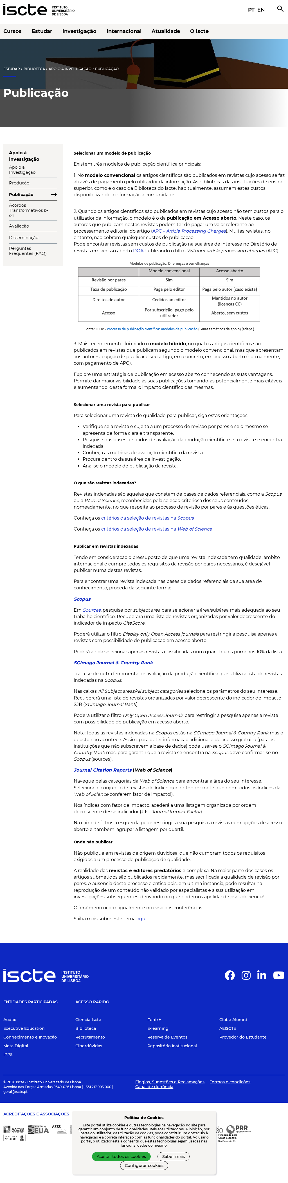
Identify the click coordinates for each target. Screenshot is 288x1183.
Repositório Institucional (172, 1045)
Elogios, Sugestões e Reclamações (169, 1081)
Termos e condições (230, 1081)
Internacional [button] (124, 31)
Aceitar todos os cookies (121, 1156)
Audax (9, 1019)
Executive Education (24, 1028)
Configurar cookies (144, 1165)
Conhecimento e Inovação (30, 1037)
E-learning (157, 1028)
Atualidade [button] (166, 31)
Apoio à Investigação (70, 69)
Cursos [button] (12, 31)
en (261, 10)
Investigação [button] (79, 31)
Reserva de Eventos (167, 1037)
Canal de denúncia (154, 1086)
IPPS (8, 1054)
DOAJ (139, 250)
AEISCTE (227, 1028)
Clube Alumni (233, 1019)
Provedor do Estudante (243, 1037)
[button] (230, 977)
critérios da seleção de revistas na (147, 518)
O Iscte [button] (199, 31)
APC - (189, 231)
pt (251, 10)
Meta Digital (15, 1045)
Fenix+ (154, 1019)
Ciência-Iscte (88, 1019)
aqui (142, 918)
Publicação (107, 69)
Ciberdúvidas (88, 1045)
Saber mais (173, 1156)
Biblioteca (34, 69)
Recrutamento (90, 1037)
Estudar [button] (42, 31)
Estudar (11, 69)
